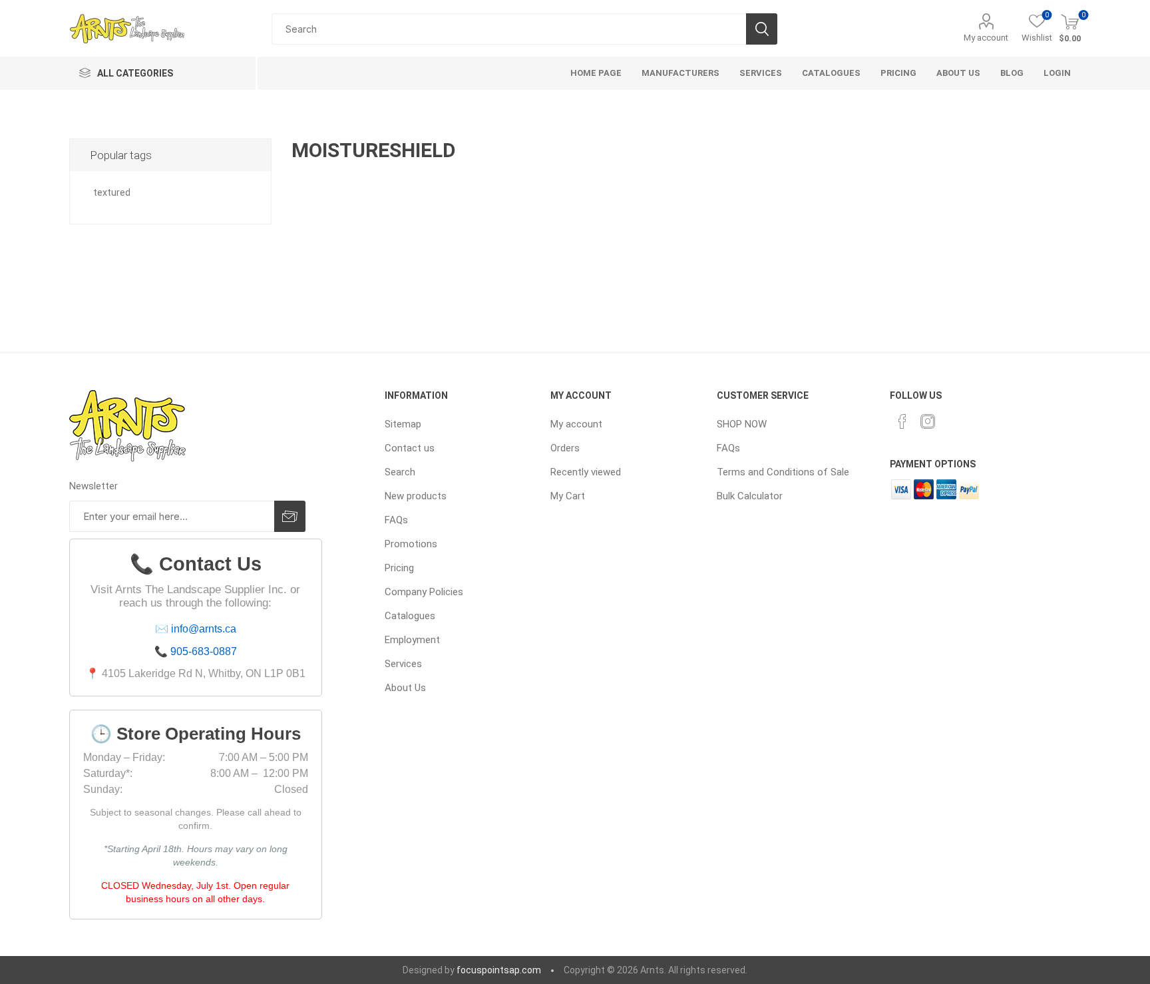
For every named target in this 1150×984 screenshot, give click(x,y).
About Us (405, 688)
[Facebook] (902, 421)
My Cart (567, 496)
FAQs (396, 520)
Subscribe (289, 516)
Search (761, 29)
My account (986, 38)
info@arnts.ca (203, 628)
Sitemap (403, 424)
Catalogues (410, 616)
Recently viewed (585, 472)
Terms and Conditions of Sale (783, 472)
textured (111, 192)
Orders (565, 448)
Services (403, 664)
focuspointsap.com (499, 970)
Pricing (399, 568)
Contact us (410, 448)
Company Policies (424, 592)
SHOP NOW (742, 424)
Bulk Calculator (750, 496)
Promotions (411, 544)
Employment (412, 640)
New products (416, 496)
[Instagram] (927, 421)
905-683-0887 (203, 651)
